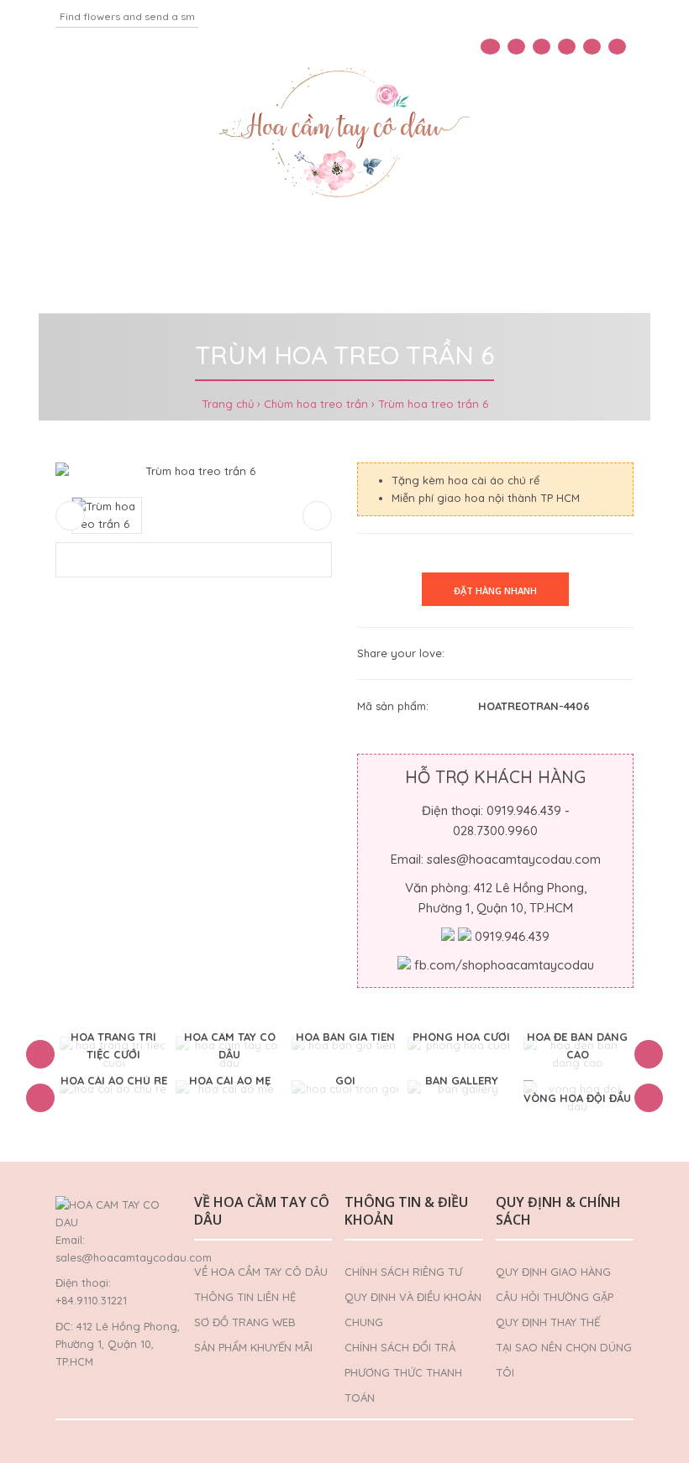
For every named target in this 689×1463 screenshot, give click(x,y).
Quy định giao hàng (553, 1271)
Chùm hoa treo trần (316, 403)
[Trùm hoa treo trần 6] (193, 471)
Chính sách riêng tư (403, 1271)
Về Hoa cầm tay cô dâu (261, 1271)
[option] (113, 1054)
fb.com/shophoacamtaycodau (504, 965)
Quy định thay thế (548, 1322)
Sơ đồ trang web (245, 1322)
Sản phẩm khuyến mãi (253, 1347)
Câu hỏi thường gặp (554, 1297)
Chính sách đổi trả (399, 1347)
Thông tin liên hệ (245, 1297)
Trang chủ (228, 403)
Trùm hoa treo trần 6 (433, 403)
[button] (40, 1054)
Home (44, 242)
